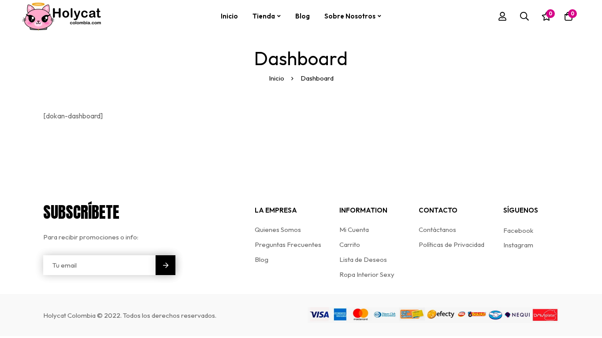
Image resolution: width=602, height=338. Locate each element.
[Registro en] (502, 16)
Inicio (276, 78)
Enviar (165, 265)
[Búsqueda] (524, 16)
